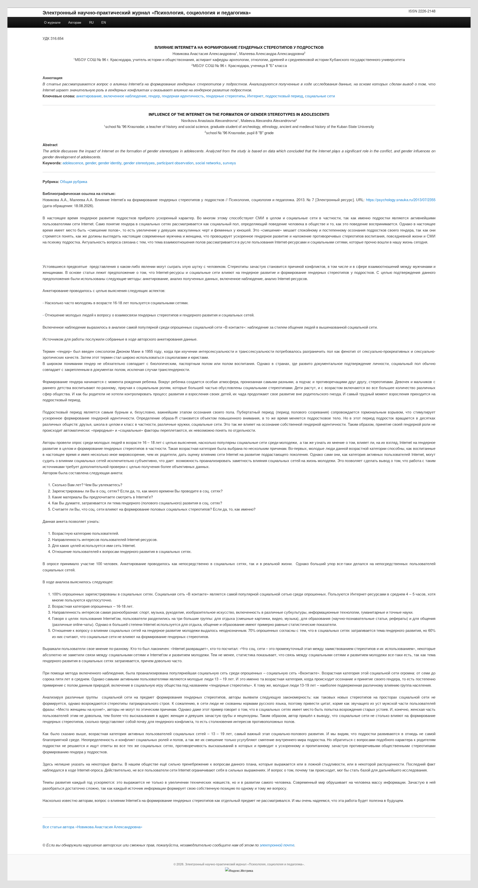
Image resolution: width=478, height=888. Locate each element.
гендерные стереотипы (225, 95)
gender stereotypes (139, 162)
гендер (154, 95)
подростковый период (284, 95)
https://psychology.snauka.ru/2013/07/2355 (400, 199)
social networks (208, 162)
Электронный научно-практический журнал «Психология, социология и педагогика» (147, 12)
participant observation (175, 162)
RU (91, 22)
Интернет (255, 95)
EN (103, 22)
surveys (229, 162)
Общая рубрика (73, 181)
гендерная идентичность (183, 95)
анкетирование (89, 95)
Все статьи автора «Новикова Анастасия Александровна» (92, 826)
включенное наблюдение (125, 95)
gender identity (109, 162)
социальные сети (320, 95)
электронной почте (277, 844)
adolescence (72, 162)
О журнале (52, 22)
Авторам (74, 22)
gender (90, 162)
